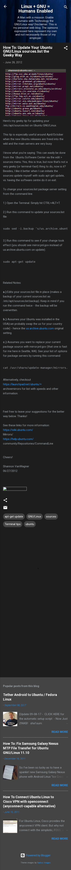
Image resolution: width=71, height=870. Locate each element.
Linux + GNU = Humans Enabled (35, 9)
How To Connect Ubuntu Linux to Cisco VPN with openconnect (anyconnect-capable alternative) (29, 801)
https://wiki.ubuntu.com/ (18, 430)
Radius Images (44, 862)
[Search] (65, 7)
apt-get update (14, 516)
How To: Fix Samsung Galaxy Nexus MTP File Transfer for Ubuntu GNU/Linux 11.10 (30, 748)
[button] (65, 49)
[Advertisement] (35, 644)
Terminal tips (13, 524)
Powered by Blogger (38, 855)
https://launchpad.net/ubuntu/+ (22, 384)
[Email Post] (5, 509)
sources (51, 516)
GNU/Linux (34, 516)
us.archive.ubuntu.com (40, 328)
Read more (59, 732)
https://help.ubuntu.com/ (18, 439)
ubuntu (30, 524)
